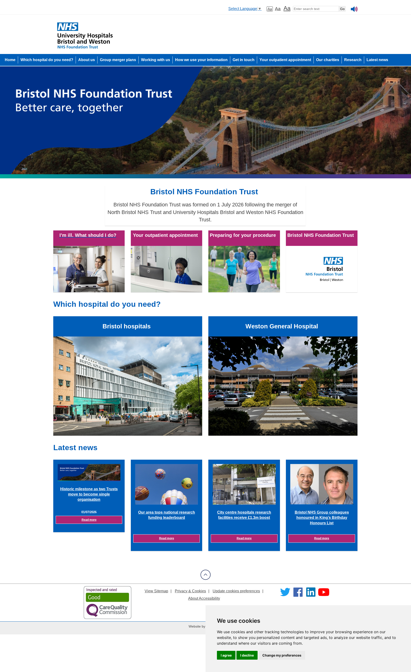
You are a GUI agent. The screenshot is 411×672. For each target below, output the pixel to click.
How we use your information (201, 60)
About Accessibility (204, 598)
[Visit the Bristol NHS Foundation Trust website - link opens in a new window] (321, 269)
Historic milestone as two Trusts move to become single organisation (89, 494)
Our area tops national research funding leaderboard (166, 515)
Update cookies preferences (236, 591)
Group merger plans (118, 60)
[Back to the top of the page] (206, 579)
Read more (89, 519)
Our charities (327, 60)
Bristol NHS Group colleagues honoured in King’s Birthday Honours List (322, 517)
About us (86, 60)
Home (10, 60)
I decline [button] (247, 655)
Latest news (377, 60)
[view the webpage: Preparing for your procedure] (244, 269)
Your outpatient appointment (285, 60)
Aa (270, 9)
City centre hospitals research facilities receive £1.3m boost (244, 515)
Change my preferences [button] (281, 655)
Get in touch (243, 60)
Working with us (155, 60)
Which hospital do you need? (46, 60)
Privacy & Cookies (190, 591)
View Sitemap (156, 591)
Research (353, 60)
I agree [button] (226, 655)
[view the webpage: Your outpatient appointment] (166, 269)
